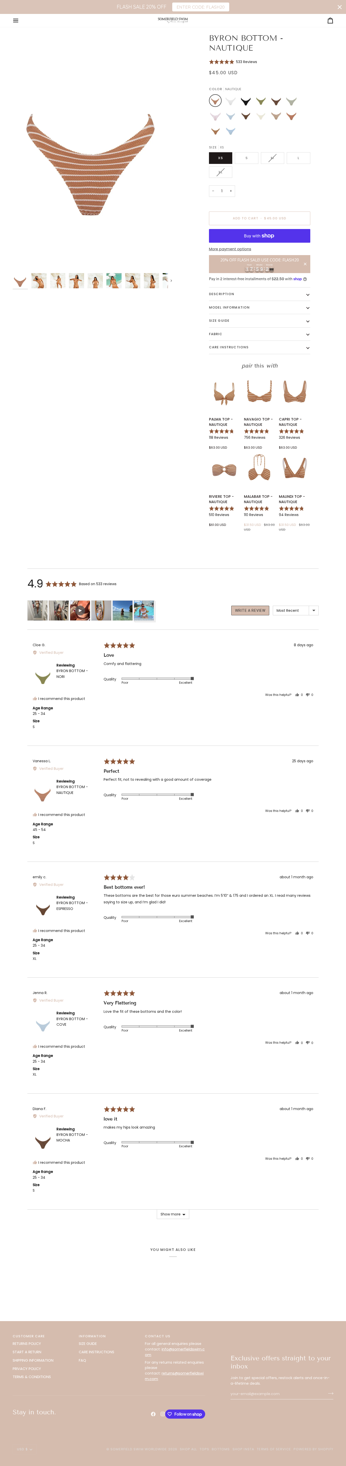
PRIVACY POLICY (27, 1368)
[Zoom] (93, 152)
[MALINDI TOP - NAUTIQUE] (294, 470)
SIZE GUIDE (88, 1343)
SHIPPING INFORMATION (33, 1360)
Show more (171, 1214)
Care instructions (229, 347)
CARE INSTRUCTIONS (96, 1352)
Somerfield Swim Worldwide (138, 1449)
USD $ (22, 1449)
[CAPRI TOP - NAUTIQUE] (294, 393)
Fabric (216, 334)
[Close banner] (339, 7)
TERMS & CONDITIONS (32, 1376)
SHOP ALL (188, 1449)
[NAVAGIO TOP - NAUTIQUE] (259, 393)
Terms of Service (274, 1449)
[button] (233, 61)
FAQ (82, 1360)
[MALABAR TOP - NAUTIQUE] (259, 470)
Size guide (219, 320)
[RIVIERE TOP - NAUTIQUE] (224, 470)
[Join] (329, 1393)
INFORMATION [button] (92, 1336)
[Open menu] (20, 20)
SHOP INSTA (244, 1449)
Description (222, 294)
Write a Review (250, 610)
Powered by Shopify (313, 1449)
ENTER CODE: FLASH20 (201, 7)
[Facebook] (153, 1414)
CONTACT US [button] (157, 1336)
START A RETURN (27, 1352)
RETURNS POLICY (27, 1343)
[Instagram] (163, 1414)
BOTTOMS (221, 1449)
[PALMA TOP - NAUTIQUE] (224, 393)
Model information (229, 307)
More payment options (230, 249)
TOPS (204, 1449)
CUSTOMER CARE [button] (29, 1336)
